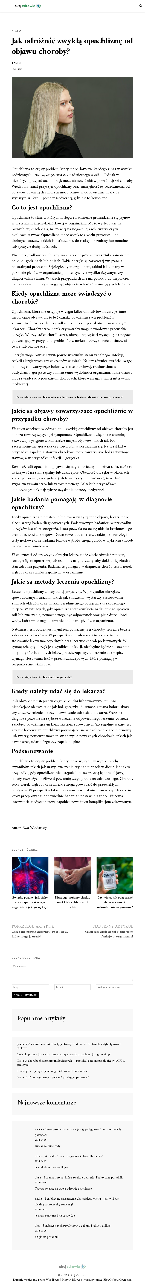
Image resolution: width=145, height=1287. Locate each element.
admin (16, 63)
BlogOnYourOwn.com (117, 1280)
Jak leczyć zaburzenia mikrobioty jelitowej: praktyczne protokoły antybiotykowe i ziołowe (69, 1046)
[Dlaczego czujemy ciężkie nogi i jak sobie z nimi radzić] (72, 875)
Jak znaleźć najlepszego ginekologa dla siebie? (73, 1156)
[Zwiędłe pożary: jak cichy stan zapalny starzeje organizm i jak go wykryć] (30, 875)
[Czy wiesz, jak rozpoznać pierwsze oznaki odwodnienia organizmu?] (115, 875)
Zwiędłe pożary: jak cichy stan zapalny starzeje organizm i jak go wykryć (30, 902)
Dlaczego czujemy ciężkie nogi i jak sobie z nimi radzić (72, 902)
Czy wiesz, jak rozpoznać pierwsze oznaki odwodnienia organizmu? (115, 902)
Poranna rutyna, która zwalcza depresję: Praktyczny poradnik (83, 1177)
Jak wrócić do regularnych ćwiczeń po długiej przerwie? (53, 1077)
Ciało (17, 31)
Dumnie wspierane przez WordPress (36, 1280)
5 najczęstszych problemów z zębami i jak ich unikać (76, 1226)
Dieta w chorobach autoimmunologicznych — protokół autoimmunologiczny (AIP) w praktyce (71, 1063)
